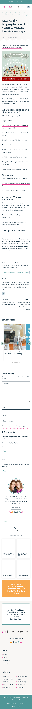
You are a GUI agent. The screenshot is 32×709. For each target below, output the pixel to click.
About (5, 657)
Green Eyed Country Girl (9, 267)
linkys (27, 272)
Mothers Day (7, 682)
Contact (5, 663)
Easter (20, 679)
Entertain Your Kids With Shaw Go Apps (14, 140)
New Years (6, 676)
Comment (6, 383)
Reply (4, 451)
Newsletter (6, 660)
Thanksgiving (22, 684)
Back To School (8, 684)
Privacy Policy (16, 707)
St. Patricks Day (8, 679)
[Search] (27, 521)
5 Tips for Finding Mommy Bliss (11, 116)
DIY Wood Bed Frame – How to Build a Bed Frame (23, 554)
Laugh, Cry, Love (7, 121)
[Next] (29, 343)
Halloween (6, 687)
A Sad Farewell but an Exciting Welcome (8, 302)
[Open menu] (28, 7)
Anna (7, 35)
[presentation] (17, 337)
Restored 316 (16, 700)
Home (5, 654)
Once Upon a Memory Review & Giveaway (15, 178)
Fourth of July (22, 682)
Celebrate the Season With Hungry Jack (14, 191)
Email (5, 415)
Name (5, 407)
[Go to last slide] (2, 343)
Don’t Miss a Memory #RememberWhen (14, 157)
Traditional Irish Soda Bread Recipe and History (8, 553)
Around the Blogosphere (9, 272)
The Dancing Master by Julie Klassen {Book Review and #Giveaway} (24, 304)
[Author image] (3, 35)
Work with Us (22, 703)
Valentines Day (22, 676)
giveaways (20, 272)
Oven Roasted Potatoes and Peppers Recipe (8, 574)
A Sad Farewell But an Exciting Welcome (14, 169)
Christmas (21, 687)
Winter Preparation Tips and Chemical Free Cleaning (15, 353)
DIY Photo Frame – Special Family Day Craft (23, 574)
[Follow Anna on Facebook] (3, 293)
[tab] (14, 362)
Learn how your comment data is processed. (16, 428)
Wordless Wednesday (8, 145)
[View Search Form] (3, 7)
